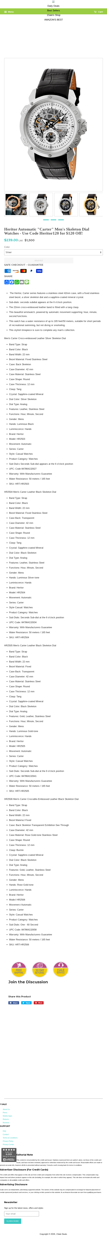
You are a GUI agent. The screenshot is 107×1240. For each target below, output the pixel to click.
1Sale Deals (61, 1234)
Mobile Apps (7, 1116)
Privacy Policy (8, 1141)
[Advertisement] (51, 37)
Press (5, 1113)
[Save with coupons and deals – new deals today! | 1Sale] (53, 2)
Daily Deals (53, 6)
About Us (6, 1109)
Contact (6, 1134)
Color (7, 247)
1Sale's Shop (53, 15)
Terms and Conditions (48, 1225)
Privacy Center (8, 1145)
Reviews (6, 1123)
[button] (46, 220)
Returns (6, 1119)
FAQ (4, 1131)
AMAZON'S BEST (53, 19)
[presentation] (8, 205)
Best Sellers (53, 10)
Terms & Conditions (10, 1138)
